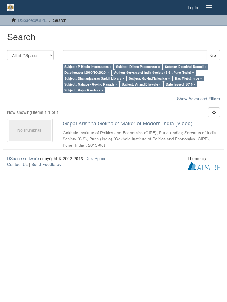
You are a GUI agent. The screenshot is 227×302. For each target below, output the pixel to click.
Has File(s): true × (188, 78)
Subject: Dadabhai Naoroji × (185, 66)
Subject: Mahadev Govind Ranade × (90, 84)
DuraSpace (95, 158)
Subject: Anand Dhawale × (141, 84)
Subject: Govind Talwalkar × (149, 78)
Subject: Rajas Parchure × (83, 90)
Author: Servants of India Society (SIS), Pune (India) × (154, 72)
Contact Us (17, 164)
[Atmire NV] (203, 165)
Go (213, 55)
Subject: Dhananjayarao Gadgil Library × (94, 78)
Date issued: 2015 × (180, 84)
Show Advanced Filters (198, 98)
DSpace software (23, 158)
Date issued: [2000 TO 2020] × (86, 72)
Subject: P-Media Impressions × (87, 66)
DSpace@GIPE (32, 20)
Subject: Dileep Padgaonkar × (138, 66)
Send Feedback (46, 164)
